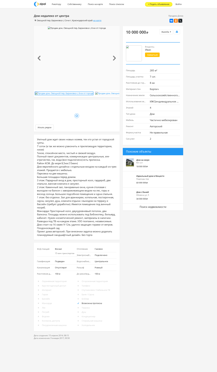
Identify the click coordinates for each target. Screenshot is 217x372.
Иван (148, 49)
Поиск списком (116, 4)
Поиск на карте (95, 4)
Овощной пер (44, 20)
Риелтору (56, 4)
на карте (97, 20)
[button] (40, 58)
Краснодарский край (82, 20)
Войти (179, 4)
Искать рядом (44, 127)
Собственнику (74, 4)
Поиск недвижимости (153, 207)
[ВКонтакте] (171, 21)
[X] (180, 21)
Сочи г (67, 20)
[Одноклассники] (176, 21)
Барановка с (57, 20)
